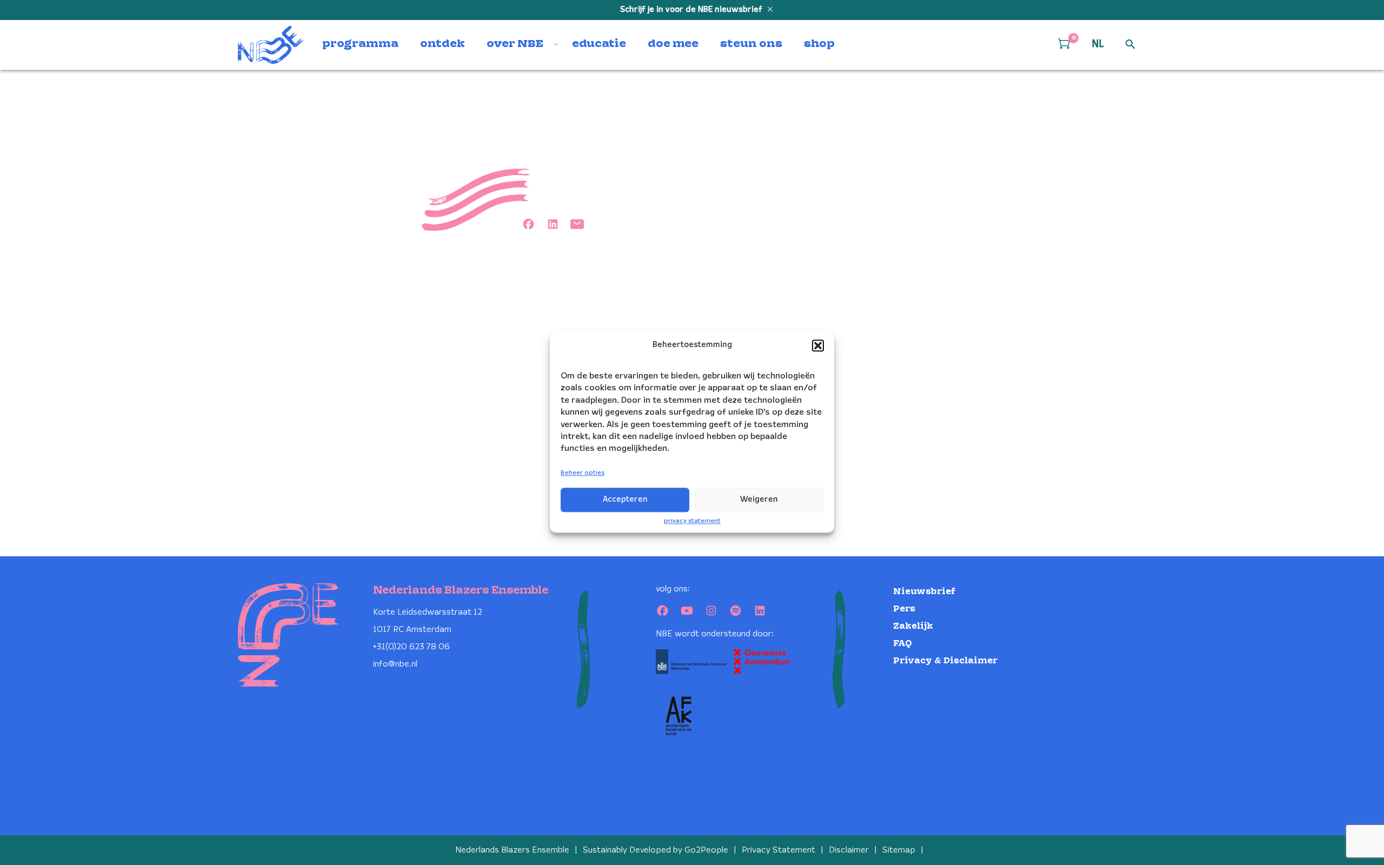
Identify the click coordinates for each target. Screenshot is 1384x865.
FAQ (902, 644)
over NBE (515, 44)
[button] (818, 345)
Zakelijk (913, 626)
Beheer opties (582, 473)
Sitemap (898, 850)
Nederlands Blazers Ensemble (512, 850)
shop (819, 44)
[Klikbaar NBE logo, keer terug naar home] (271, 45)
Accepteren (625, 499)
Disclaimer (849, 850)
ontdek (442, 44)
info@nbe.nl (395, 664)
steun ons (751, 44)
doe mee (673, 44)
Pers (904, 609)
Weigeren (759, 499)
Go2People (706, 850)
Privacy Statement (778, 850)
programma (360, 44)
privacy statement (692, 521)
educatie (599, 44)
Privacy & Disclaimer (945, 661)
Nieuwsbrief (924, 592)
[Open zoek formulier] (1130, 45)
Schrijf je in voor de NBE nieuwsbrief (692, 10)
